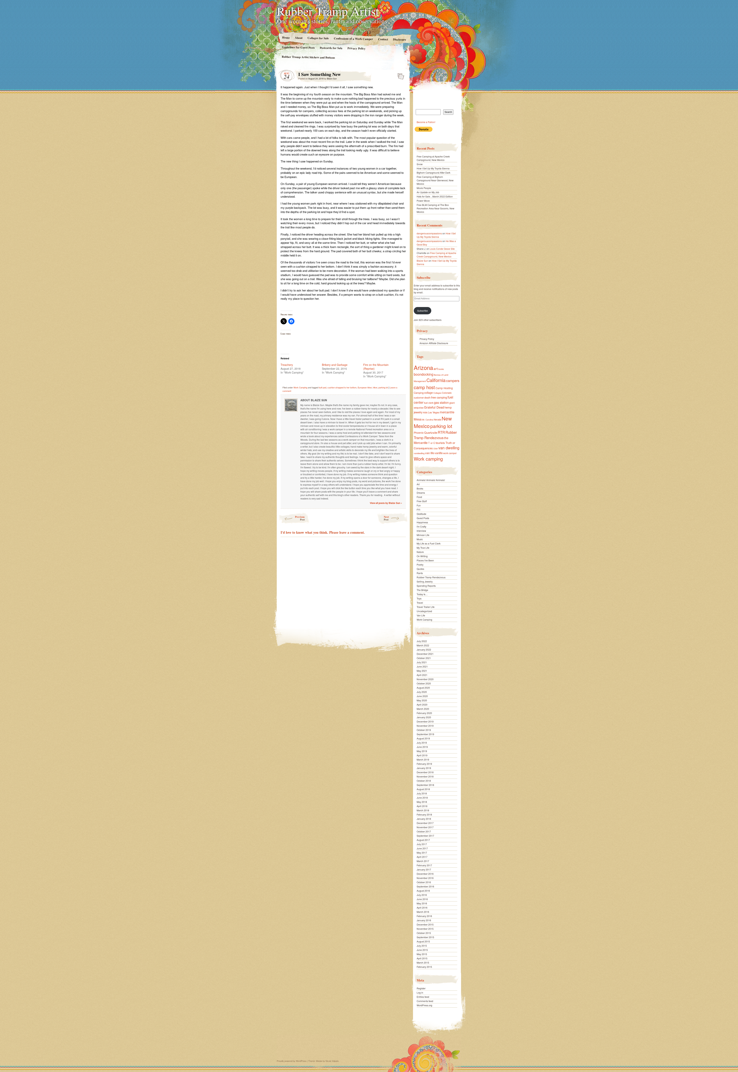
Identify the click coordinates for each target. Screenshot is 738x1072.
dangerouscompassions (429, 233)
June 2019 (422, 746)
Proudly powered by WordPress (292, 1060)
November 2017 (425, 827)
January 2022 (424, 649)
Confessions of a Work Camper (353, 38)
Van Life (421, 615)
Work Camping (300, 387)
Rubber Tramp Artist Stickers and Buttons (308, 57)
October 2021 (424, 658)
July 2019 (422, 742)
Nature (420, 551)
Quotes (420, 568)
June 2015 (422, 949)
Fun (419, 505)
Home (286, 37)
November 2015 (425, 928)
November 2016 (425, 878)
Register (421, 988)
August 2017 (423, 839)
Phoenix (419, 432)
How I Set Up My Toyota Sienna (433, 168)
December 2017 (425, 823)
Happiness (422, 522)
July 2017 (422, 844)
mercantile (447, 412)
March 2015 (423, 962)
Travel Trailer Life (426, 606)
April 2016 (422, 907)
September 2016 (425, 886)
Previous (300, 518)
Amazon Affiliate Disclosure (434, 343)
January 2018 (424, 818)
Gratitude (421, 513)
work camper (450, 453)
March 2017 (423, 861)
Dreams (421, 492)
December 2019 (425, 721)
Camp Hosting (444, 388)
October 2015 (424, 933)
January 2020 (424, 717)
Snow (420, 164)
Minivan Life (423, 535)
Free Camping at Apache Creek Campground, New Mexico (433, 158)
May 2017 (422, 852)
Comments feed (425, 1001)
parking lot (383, 387)
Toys (419, 598)
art (436, 368)
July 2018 (422, 793)
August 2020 (423, 687)
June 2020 (422, 696)
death (427, 397)
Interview (421, 530)
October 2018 (424, 780)
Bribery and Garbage (334, 365)
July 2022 (422, 641)
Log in (420, 992)
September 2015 (425, 937)
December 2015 (425, 924)
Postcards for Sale (331, 48)
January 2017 (424, 869)
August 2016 (423, 890)
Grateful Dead (434, 407)
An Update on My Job (428, 192)
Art (418, 484)
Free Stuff (422, 501)
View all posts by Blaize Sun (386, 503)
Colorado (447, 392)
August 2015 (423, 941)
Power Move (423, 200)
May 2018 (422, 801)
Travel (420, 602)
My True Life (423, 547)
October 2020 (424, 683)
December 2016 (425, 873)
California (435, 380)
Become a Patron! (426, 122)
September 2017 (425, 835)
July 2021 (422, 662)
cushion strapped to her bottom (342, 387)
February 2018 (424, 814)
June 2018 (422, 797)
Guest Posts (423, 518)
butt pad (322, 387)
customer (419, 397)
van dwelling (448, 447)
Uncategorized (424, 611)
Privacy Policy (356, 48)
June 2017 (422, 848)
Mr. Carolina (427, 419)
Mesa (417, 419)
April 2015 (422, 958)
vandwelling (419, 453)
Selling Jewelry (425, 581)
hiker (375, 387)
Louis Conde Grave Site (442, 248)
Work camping (428, 458)
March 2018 (423, 810)
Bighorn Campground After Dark (433, 172)
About (298, 37)
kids (425, 412)
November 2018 (425, 776)
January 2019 (424, 768)
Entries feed (423, 996)
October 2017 (424, 831)
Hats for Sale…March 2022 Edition (435, 196)
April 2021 (422, 675)
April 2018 (422, 806)
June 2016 (422, 899)
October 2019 (424, 730)
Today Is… (422, 594)
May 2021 (422, 670)
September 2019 (425, 734)
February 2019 (424, 763)
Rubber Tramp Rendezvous (435, 435)
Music (420, 539)
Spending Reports (426, 585)
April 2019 (422, 755)
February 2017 (424, 865)
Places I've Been (425, 560)
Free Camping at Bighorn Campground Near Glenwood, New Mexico (435, 180)
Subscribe (422, 310)
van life (429, 453)
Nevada (437, 419)
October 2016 (424, 882)
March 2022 (423, 645)
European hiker (365, 387)
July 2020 (422, 691)
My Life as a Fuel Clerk (428, 543)
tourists (440, 443)
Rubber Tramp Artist (328, 11)
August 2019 (423, 738)
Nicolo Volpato (332, 1060)
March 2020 (423, 708)
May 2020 (422, 700)
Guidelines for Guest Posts (298, 47)
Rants (420, 573)
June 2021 (422, 666)
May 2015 (422, 954)
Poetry (420, 564)
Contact (383, 39)
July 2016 (422, 894)
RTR (441, 432)
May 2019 (422, 751)
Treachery (287, 365)
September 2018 (425, 785)
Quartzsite (430, 432)
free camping (439, 397)
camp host (424, 387)
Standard (399, 75)
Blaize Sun (332, 78)
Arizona (423, 367)
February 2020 (424, 713)
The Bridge (422, 590)
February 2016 (424, 916)
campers (452, 380)
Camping (419, 393)
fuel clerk (428, 402)
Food (419, 497)
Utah (435, 448)
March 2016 (423, 911)
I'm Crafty (421, 526)
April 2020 (422, 704)
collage (428, 393)
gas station (441, 402)
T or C (431, 443)
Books (420, 488)
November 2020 (425, 679)
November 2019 (425, 725)
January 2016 (424, 920)
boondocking (423, 374)
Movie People (424, 188)
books (441, 369)
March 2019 (423, 759)
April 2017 (422, 856)
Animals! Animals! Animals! (431, 480)
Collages (437, 392)
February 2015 (424, 966)
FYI (418, 509)
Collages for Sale (318, 38)
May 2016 (422, 903)
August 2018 (423, 789)
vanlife (439, 453)
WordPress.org (424, 1005)
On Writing (422, 556)
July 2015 (422, 945)
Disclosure (399, 39)
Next (386, 518)
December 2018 (425, 772)
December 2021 (425, 653)
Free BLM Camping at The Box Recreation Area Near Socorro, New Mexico (435, 208)
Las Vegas (433, 412)
